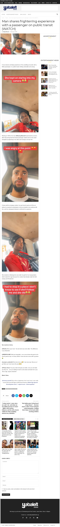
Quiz (39, 2)
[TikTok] (30, 517)
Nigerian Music (26, 2)
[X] (16, 395)
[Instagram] (26, 517)
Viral (16, 2)
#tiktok (29, 382)
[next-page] (38, 419)
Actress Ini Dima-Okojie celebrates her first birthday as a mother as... (53, 80)
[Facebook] (13, 395)
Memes (43, 2)
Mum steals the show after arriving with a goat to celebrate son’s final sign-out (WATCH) (20, 452)
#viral (15, 384)
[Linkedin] (27, 395)
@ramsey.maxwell (6, 380)
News (29, 14)
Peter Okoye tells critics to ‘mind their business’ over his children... (52, 67)
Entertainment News (9, 2)
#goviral (36, 382)
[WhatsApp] (23, 395)
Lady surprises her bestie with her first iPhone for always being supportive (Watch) (32, 452)
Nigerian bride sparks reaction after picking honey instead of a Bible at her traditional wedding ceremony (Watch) (20, 434)
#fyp (32, 382)
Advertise (54, 2)
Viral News (23, 14)
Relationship (34, 2)
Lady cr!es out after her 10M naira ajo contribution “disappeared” (7, 451)
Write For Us (46, 525)
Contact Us (48, 2)
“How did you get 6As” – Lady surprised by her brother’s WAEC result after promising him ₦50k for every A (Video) (33, 434)
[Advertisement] (39, 8)
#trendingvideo (9, 384)
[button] (57, 14)
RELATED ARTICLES (7, 419)
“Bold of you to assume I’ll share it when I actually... (52, 86)
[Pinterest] (20, 395)
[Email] (31, 395)
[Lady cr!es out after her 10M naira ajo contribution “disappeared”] (7, 444)
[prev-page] (36, 419)
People (6, 17)
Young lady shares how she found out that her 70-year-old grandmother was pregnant (7, 433)
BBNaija (20, 2)
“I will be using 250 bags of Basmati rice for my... (53, 93)
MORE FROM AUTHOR (19, 419)
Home (1, 2)
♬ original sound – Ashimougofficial (25, 384)
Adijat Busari (6, 31)
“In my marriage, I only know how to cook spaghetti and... (53, 73)
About (34, 525)
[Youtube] (37, 517)
